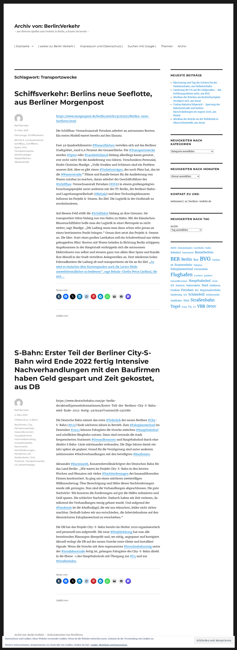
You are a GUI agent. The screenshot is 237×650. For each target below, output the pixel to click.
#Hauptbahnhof (147, 430)
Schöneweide (213, 294)
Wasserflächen (22, 158)
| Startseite (21, 46)
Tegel (175, 306)
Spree (17, 147)
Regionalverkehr (210, 290)
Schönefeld (196, 294)
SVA (24, 147)
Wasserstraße (21, 162)
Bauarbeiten (204, 252)
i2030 (214, 281)
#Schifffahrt (100, 213)
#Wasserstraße (71, 174)
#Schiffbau (63, 184)
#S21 (72, 425)
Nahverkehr (193, 285)
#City (151, 420)
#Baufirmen (141, 454)
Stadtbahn (176, 300)
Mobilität (180, 285)
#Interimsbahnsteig (138, 546)
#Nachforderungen (115, 473)
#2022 (75, 430)
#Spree (72, 155)
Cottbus (216, 260)
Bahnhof (176, 252)
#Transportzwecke (142, 150)
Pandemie (20, 453)
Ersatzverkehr (183, 265)
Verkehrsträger (22, 154)
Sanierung (176, 294)
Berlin (186, 259)
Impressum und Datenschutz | (101, 46)
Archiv (174, 226)
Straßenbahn (21, 457)
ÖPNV (211, 306)
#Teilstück (113, 420)
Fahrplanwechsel (24, 428)
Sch (185, 294)
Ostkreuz (215, 285)
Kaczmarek (20, 446)
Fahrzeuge (20, 135)
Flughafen (182, 274)
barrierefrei (187, 252)
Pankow (175, 290)
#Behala (100, 194)
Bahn (208, 248)
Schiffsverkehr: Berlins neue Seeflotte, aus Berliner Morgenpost (83, 97)
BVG (205, 259)
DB (172, 265)
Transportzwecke (23, 151)
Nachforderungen (24, 450)
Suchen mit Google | (142, 46)
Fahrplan (198, 265)
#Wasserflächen (103, 145)
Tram (184, 307)
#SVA (114, 184)
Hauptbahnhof (22, 435)
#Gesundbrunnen (103, 439)
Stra (186, 300)
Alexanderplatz (185, 248)
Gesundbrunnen (23, 431)
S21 (29, 453)
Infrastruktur (21, 419)
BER (175, 259)
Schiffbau (19, 143)
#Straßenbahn (66, 561)
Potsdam (187, 290)
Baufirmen (20, 424)
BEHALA (19, 140)
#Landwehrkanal (96, 155)
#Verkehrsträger (111, 169)
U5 (15, 464)
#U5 (133, 556)
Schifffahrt (32, 143)
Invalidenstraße (23, 442)
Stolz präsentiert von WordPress (65, 634)
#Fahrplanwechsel (142, 425)
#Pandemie (64, 507)
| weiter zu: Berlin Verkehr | (56, 46)
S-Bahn (33, 419)
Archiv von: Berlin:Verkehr (47, 26)
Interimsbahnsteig (25, 439)
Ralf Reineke (21, 125)
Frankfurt (198, 276)
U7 (194, 307)
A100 (173, 247)
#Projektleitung (121, 532)
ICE (172, 285)
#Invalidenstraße (73, 551)
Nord (205, 285)
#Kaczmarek (79, 464)
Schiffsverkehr (36, 135)
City (30, 424)
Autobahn (199, 248)
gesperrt (208, 275)
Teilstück (19, 461)
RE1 (197, 290)
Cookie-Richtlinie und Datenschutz (109, 645)
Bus (195, 259)
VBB (201, 306)
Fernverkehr (201, 269)
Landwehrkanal (34, 140)
